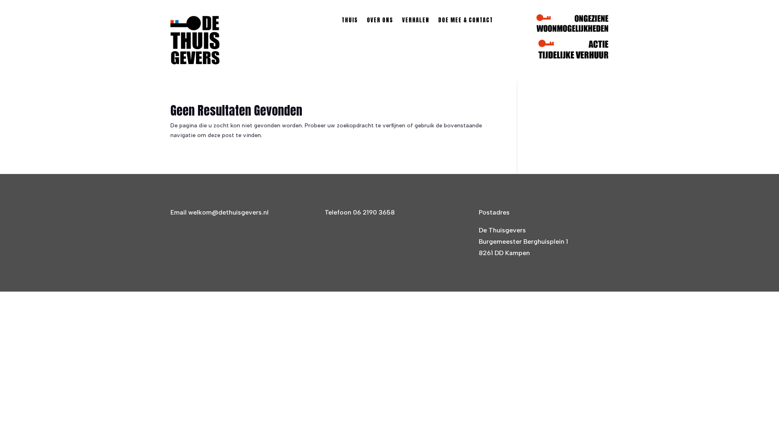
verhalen (415, 20)
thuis (350, 20)
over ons (380, 20)
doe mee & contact (465, 20)
